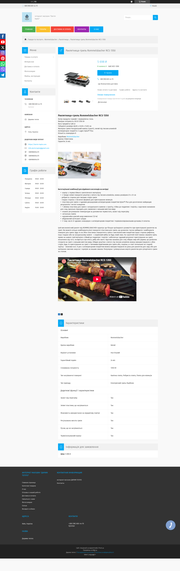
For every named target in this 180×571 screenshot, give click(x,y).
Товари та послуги (35, 39)
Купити (109, 73)
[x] (62, 315)
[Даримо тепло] (27, 21)
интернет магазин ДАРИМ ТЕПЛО (69, 480)
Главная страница (29, 482)
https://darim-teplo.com (37, 144)
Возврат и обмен (28, 509)
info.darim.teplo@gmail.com (38, 148)
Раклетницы (64, 39)
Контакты (82, 29)
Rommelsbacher (51, 39)
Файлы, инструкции (32, 76)
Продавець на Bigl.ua (90, 550)
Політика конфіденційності (105, 552)
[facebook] (59, 315)
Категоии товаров (29, 486)
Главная (28, 29)
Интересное (29, 62)
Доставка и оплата (62, 29)
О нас (96, 29)
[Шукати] (155, 17)
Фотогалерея (29, 71)
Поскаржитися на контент (85, 552)
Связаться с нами (28, 499)
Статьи (24, 506)
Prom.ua (101, 548)
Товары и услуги (31, 57)
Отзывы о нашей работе (31, 492)
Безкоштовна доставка (109, 84)
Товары (43, 29)
